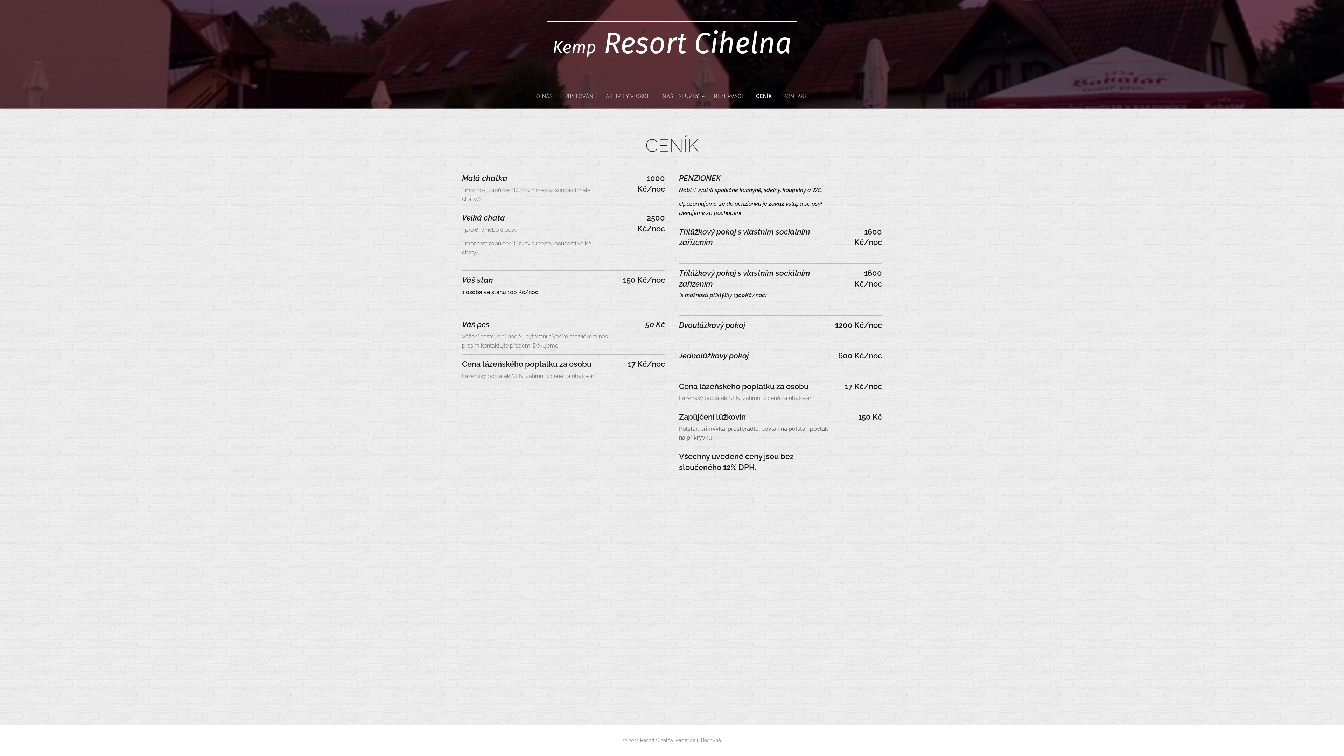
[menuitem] (547, 96)
